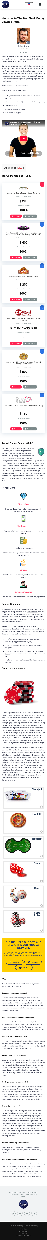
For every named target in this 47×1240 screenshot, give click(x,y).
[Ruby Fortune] (23, 403)
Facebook (16, 962)
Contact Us (23, 1233)
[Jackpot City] (23, 230)
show (20, 168)
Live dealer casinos (23, 591)
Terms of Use (23, 1229)
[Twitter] (23, 53)
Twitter (25, 967)
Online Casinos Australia (23, 1235)
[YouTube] (27, 1213)
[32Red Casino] (23, 316)
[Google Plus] (34, 1213)
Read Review (31, 216)
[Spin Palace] (23, 274)
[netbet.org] (5, 4)
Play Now (17, 216)
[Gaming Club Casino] (23, 190)
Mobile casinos (23, 526)
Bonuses (23, 569)
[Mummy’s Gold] (23, 359)
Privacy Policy (23, 1231)
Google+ (35, 962)
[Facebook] (13, 1213)
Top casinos (23, 504)
